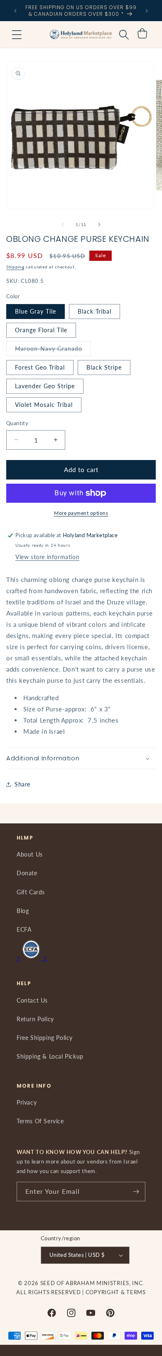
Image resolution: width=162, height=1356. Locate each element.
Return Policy (35, 1018)
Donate (27, 872)
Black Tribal (94, 311)
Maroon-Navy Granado (53, 350)
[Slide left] (63, 224)
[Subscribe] (136, 1191)
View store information (47, 556)
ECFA (24, 929)
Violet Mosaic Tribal (44, 404)
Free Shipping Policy (45, 1037)
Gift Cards (31, 892)
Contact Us (32, 1000)
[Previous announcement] (15, 11)
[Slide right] (99, 224)
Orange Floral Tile (41, 330)
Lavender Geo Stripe (45, 386)
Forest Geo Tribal (40, 367)
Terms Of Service (40, 1121)
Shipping (15, 266)
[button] (16, 34)
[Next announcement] (146, 11)
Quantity (17, 423)
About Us (30, 854)
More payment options (81, 513)
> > (32, 958)
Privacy (27, 1102)
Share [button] (22, 784)
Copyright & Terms (116, 1292)
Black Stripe (104, 367)
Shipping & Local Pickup (50, 1056)
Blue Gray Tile (35, 311)
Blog (23, 910)
